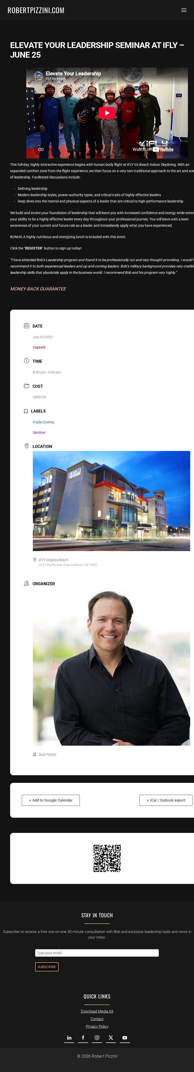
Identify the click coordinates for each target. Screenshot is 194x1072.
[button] (183, 10)
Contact (97, 1019)
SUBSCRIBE (47, 967)
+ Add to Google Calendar (50, 800)
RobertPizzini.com (36, 10)
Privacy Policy (97, 1026)
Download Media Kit (97, 1011)
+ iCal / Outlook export (166, 800)
